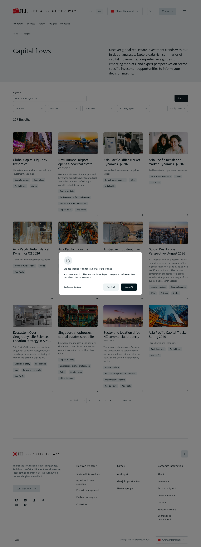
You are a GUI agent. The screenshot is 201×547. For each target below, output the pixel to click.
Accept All (129, 287)
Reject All (111, 287)
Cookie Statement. (83, 277)
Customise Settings (74, 287)
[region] (100, 273)
